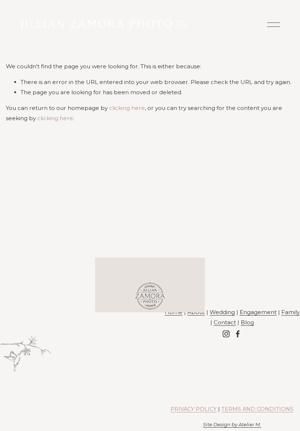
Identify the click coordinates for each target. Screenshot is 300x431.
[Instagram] (226, 333)
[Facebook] (237, 333)
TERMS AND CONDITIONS (257, 409)
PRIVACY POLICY (193, 409)
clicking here (127, 107)
